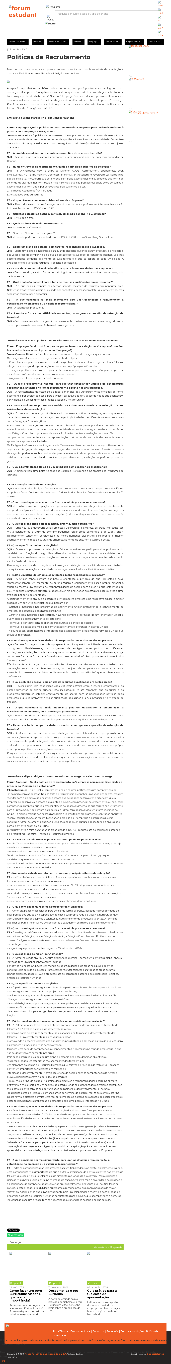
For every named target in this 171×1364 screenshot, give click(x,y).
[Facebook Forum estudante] (160, 11)
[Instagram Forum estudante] (160, 4)
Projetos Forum (133, 42)
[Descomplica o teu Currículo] (65, 1268)
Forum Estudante (17, 42)
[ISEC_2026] (146, 92)
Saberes (77, 42)
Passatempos (154, 42)
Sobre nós (112, 1331)
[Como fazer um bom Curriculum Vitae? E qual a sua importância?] (28, 1268)
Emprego (93, 42)
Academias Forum (57, 42)
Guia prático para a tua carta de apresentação (102, 1294)
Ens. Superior (112, 42)
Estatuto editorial (80, 1331)
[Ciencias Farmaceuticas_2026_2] (146, 125)
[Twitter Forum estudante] (160, 19)
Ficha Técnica (60, 1331)
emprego (15, 1242)
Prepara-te (116, 1247)
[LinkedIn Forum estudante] (160, 34)
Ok (4, 1361)
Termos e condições (132, 1331)
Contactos (99, 1331)
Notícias (37, 42)
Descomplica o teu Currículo (63, 1292)
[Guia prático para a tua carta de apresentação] (104, 1268)
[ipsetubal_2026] (146, 59)
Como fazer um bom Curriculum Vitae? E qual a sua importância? (26, 1295)
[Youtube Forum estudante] (160, 26)
